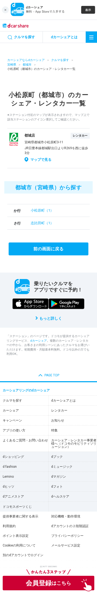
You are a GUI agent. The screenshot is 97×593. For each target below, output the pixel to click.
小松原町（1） (42, 210)
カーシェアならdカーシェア (26, 60)
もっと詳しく (50, 318)
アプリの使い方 (14, 430)
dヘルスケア (60, 496)
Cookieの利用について (19, 545)
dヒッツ (8, 486)
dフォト (57, 486)
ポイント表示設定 (16, 536)
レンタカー (59, 410)
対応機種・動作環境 (65, 516)
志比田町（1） (42, 223)
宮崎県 (11, 64)
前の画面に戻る (48, 248)
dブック (57, 457)
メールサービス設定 (65, 545)
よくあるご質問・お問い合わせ (25, 440)
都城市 (27, 64)
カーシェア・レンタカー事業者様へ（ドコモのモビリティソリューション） (73, 443)
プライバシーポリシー (67, 536)
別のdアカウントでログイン (23, 555)
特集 (54, 430)
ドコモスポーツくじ (17, 507)
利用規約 (9, 526)
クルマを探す (60, 60)
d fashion (10, 467)
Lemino (8, 476)
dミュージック (61, 467)
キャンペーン (12, 420)
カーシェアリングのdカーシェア (26, 390)
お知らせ (57, 420)
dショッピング (13, 457)
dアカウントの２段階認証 (70, 526)
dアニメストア (13, 496)
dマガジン (58, 476)
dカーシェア (38, 340)
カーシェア (11, 410)
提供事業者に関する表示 (20, 516)
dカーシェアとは (63, 400)
